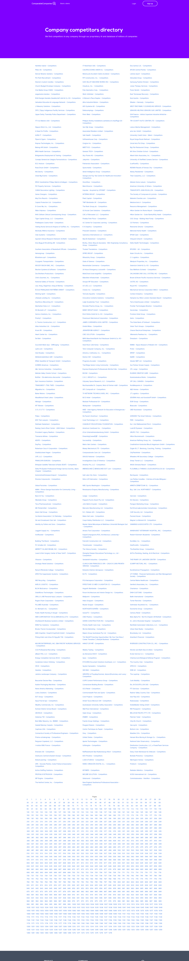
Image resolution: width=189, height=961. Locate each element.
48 (109, 802)
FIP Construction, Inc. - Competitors (95, 78)
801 (123, 882)
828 (109, 885)
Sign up (150, 3)
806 (146, 882)
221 (78, 822)
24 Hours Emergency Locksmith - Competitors (99, 269)
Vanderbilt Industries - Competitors (95, 559)
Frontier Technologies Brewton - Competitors (146, 306)
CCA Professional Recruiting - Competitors (50, 650)
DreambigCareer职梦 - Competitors (95, 436)
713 (132, 872)
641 (78, 866)
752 (37, 879)
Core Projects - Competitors (92, 697)
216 (55, 822)
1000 (74, 904)
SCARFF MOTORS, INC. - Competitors (143, 563)
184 (46, 818)
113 (132, 809)
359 (160, 834)
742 (128, 876)
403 (87, 841)
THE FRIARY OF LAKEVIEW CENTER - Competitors (148, 559)
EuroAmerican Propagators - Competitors (144, 570)
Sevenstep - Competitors (139, 310)
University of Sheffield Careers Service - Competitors (149, 159)
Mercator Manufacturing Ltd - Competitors (98, 508)
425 (50, 844)
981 (123, 901)
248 (64, 825)
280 (73, 828)
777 (151, 879)
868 (155, 888)
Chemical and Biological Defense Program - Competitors (150, 658)
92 (37, 809)
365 (50, 837)
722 (37, 876)
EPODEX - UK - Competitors (140, 249)
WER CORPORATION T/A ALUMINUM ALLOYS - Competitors (56, 617)
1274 (92, 933)
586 (100, 860)
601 (32, 863)
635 (50, 866)
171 (123, 815)
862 (128, 888)
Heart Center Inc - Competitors (46, 334)
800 (119, 882)
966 (55, 901)
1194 (137, 923)
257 (105, 825)
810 (28, 885)
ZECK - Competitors (42, 666)
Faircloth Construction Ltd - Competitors (97, 541)
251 (78, 825)
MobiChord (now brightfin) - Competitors (97, 273)
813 (41, 885)
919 (114, 895)
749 (160, 876)
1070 (119, 910)
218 (64, 822)
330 (28, 834)
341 (78, 834)
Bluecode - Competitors (138, 405)
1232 (37, 930)
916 (100, 895)
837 (151, 885)
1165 (142, 920)
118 (155, 809)
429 (69, 844)
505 (141, 850)
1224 (137, 926)
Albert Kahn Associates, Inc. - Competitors (145, 155)
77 (105, 806)
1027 (60, 907)
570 (28, 860)
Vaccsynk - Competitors (138, 725)
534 (137, 853)
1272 (83, 933)
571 (32, 860)
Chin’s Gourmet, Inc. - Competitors (47, 278)
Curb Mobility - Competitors (140, 680)
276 (55, 828)
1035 (97, 907)
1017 (151, 904)
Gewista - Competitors (43, 670)
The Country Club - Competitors (141, 662)
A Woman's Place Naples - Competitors (96, 98)
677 (105, 869)
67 (59, 806)
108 (109, 809)
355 (141, 834)
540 (28, 856)
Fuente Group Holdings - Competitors (96, 721)
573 (41, 860)
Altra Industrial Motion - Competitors (95, 102)
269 (160, 825)
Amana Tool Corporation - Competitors (96, 531)
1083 (42, 914)
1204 (46, 926)
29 (159, 799)
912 (82, 895)
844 (46, 888)
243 (41, 825)
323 (132, 831)
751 (32, 879)
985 (141, 901)
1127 (105, 917)
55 (141, 802)
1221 (124, 926)
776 (146, 879)
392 (37, 841)
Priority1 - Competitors (43, 318)
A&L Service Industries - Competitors (48, 369)
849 (69, 888)
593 (132, 860)
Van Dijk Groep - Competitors (93, 127)
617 (105, 863)
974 (91, 901)
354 (137, 834)
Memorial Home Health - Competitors (143, 231)
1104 (137, 914)
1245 (96, 930)
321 (123, 831)
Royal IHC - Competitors (138, 286)
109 (114, 809)
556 (100, 856)
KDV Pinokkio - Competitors (92, 756)
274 (46, 828)
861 (123, 888)
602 (37, 863)
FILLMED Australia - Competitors (46, 605)
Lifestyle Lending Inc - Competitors (47, 298)
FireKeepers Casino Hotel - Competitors (49, 223)
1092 (83, 914)
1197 (151, 923)
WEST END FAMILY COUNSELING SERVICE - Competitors (150, 106)
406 (100, 841)
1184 (92, 923)
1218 (110, 926)
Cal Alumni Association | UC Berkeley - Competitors (53, 516)
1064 (92, 910)
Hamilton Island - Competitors (45, 66)
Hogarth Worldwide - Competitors (95, 588)
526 (100, 853)
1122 (82, 917)
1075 (142, 910)
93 (41, 809)
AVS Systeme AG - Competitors (94, 106)
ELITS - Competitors (90, 574)
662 (37, 869)
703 (87, 872)
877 (60, 891)
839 (160, 885)
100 (73, 809)
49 (114, 802)
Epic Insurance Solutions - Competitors (49, 381)
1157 (105, 920)
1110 (28, 917)
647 (105, 866)
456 (55, 847)
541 (32, 856)
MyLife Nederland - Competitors (94, 239)
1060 (74, 910)
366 (55, 837)
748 (155, 876)
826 (100, 885)
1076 (147, 910)
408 (109, 841)
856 (100, 888)
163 (87, 815)
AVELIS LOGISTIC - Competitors (46, 584)
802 (128, 882)
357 (151, 834)
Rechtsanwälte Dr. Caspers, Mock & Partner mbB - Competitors (105, 385)
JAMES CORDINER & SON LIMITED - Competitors (100, 322)
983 (132, 901)
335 (50, 834)
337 (60, 834)
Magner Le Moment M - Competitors (143, 520)
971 (78, 901)
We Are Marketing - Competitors (94, 629)
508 (155, 850)
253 (87, 825)
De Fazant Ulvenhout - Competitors (95, 416)
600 (28, 863)
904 (46, 895)
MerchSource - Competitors (92, 186)
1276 (101, 933)
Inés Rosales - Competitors (44, 353)
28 (155, 799)
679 (114, 869)
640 (73, 866)
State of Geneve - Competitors (93, 261)
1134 (137, 917)
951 (123, 898)
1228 (156, 926)
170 (119, 815)
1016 (146, 904)
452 (37, 847)
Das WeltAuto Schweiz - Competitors (143, 269)
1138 (156, 917)
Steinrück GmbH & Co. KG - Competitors (144, 265)
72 (82, 806)
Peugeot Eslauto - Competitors (93, 725)
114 (137, 809)
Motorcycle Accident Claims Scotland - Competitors (101, 74)
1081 (33, 914)
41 (78, 802)
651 (123, 866)
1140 (28, 920)
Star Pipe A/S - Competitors (140, 697)
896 (146, 891)
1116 (55, 917)
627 (151, 863)
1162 (128, 920)
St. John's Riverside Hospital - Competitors (145, 621)
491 (78, 850)
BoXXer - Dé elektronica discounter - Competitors (53, 377)
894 (137, 891)
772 (128, 879)
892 (128, 891)
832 (128, 885)
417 (151, 841)
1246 (101, 930)
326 (146, 831)
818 (64, 885)
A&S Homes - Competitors (139, 389)
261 (123, 825)
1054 (46, 910)
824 (91, 885)
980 (119, 901)
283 (87, 828)
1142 (37, 920)
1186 (101, 923)
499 (114, 850)
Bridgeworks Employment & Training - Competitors (53, 155)
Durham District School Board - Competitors (50, 709)
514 (46, 853)
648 (109, 866)
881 (78, 891)
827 (105, 885)
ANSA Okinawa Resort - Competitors (143, 465)
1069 (115, 910)
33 (41, 802)
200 (119, 818)
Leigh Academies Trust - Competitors (96, 302)
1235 (51, 930)
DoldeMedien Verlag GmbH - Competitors (145, 705)
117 (151, 809)
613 (87, 863)
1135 (142, 917)
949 (114, 898)
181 (32, 818)
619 (114, 863)
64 (46, 806)
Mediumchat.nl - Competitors (140, 202)
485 (50, 850)
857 (105, 888)
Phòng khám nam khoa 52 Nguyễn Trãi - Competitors (54, 637)
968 (64, 901)
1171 (32, 923)
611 (78, 863)
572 (37, 860)
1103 (133, 914)
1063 (87, 910)
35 (50, 802)
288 (109, 828)
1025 (51, 907)
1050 (28, 910)
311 (78, 831)
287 (105, 828)
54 (137, 802)
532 (128, 853)
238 (155, 822)
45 (96, 802)
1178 (64, 923)
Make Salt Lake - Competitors (93, 516)
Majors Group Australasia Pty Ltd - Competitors (99, 633)
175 (141, 815)
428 (64, 844)
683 (132, 869)
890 (119, 891)
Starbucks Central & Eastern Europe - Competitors (53, 756)
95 (50, 809)
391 (32, 841)
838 (155, 885)
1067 (106, 910)
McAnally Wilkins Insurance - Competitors (50, 231)
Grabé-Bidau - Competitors (92, 326)
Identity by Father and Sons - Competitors (50, 524)
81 (123, 806)
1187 (105, 923)
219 (69, 822)
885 (96, 891)
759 (69, 879)
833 (132, 885)
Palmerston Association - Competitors (96, 163)
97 (59, 809)
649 (114, 866)
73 (87, 806)
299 (160, 828)
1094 (92, 914)
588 (109, 860)
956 (146, 898)
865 (141, 888)
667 (60, 869)
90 (28, 809)
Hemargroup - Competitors (44, 253)
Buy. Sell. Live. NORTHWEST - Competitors (145, 489)
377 (105, 837)
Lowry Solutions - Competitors (46, 693)
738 (109, 876)
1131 (124, 917)
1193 (133, 923)
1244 (92, 930)
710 (119, 872)
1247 (106, 930)
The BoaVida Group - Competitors (142, 549)
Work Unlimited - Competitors (93, 94)
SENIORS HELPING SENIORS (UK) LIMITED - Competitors (150, 110)
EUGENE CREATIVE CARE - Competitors (144, 373)
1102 (128, 914)
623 (132, 863)
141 (123, 812)
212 (37, 822)
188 (64, 818)
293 (132, 828)
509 (160, 850)
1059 (69, 910)
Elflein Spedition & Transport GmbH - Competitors (53, 361)
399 (69, 841)
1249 (115, 930)
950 (119, 898)
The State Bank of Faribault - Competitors (145, 322)
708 (109, 872)
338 (64, 834)
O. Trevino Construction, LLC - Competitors (50, 322)
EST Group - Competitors (44, 697)
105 (96, 809)
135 (96, 812)
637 (60, 866)
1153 (87, 920)
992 (37, 904)
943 (87, 898)
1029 (69, 907)
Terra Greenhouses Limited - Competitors (144, 302)
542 (37, 856)
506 (146, 850)
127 (60, 812)
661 (32, 869)
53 (132, 802)
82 (128, 806)
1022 (37, 907)
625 (141, 863)
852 (82, 888)
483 (41, 850)
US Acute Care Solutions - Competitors (96, 210)
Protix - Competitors (137, 349)
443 (132, 844)
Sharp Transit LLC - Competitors (141, 460)
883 (87, 891)
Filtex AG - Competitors (43, 70)
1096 (101, 914)
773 (132, 879)
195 (96, 818)
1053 (42, 910)
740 (119, 876)
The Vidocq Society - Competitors (95, 549)
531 (123, 853)
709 (114, 872)
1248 (110, 930)
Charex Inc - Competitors (92, 290)
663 (41, 869)
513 (41, 853)
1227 (151, 926)
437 (105, 844)
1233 (42, 930)
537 (151, 853)
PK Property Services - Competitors (48, 186)
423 (41, 844)
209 (160, 818)
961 (32, 901)
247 (60, 825)
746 (146, 876)
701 (78, 872)
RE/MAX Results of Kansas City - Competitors (146, 168)
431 (78, 844)
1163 (133, 920)
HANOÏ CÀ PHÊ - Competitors (93, 643)
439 (114, 844)
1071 (124, 910)
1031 (78, 907)
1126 (101, 917)
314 (91, 831)
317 (105, 831)
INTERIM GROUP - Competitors (94, 194)
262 (128, 825)
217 (60, 822)
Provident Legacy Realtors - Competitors (49, 432)
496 (100, 850)
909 (69, 895)
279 (69, 828)
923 (132, 895)
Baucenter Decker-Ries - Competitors (48, 680)
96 (55, 809)
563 (132, 856)
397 (60, 841)
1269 (69, 933)
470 (119, 847)
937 (60, 898)
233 (132, 822)
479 (160, 847)
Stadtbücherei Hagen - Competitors (48, 452)
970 (73, 901)
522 (82, 853)
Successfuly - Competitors (92, 440)
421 (32, 844)
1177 (60, 923)
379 (114, 837)
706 (100, 872)
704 (91, 872)
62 (37, 806)
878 (64, 891)
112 (128, 809)
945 (96, 898)
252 (82, 825)
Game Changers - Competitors (46, 194)
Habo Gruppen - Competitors (93, 601)
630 (28, 866)
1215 (96, 926)
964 (46, 901)
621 (123, 863)
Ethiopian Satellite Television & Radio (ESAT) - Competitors (56, 465)
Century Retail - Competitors (140, 613)
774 (137, 879)
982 (128, 901)
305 (50, 831)
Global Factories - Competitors (46, 485)
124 (46, 812)
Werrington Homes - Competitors (141, 760)
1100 (119, 914)
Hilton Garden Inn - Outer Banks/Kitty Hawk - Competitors (150, 214)
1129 (114, 917)
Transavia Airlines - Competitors (46, 436)
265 (141, 825)
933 (41, 898)
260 (119, 825)
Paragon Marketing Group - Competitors (144, 504)
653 (132, 866)
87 (150, 806)
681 (123, 869)
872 (37, 891)
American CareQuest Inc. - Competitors (97, 428)
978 (109, 901)
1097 (106, 914)
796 (100, 882)
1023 (42, 907)
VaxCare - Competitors (138, 496)
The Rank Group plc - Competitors (95, 206)
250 (73, 825)
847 (60, 888)
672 (82, 869)
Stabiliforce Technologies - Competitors (49, 592)
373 (87, 837)
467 (105, 847)
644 (91, 866)
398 (64, 841)
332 (37, 834)
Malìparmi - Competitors (91, 596)
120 (28, 812)
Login (134, 3)
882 (82, 891)
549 (69, 856)
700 (73, 872)
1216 (101, 926)
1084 (46, 914)
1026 (56, 907)
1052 (37, 910)
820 (73, 885)
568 (155, 856)
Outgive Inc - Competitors (92, 143)
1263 (42, 933)
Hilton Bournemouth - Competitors (142, 436)
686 (146, 869)
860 (119, 888)
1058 (65, 910)
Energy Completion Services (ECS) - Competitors (52, 658)
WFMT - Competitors (137, 353)
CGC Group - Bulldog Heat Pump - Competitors (147, 218)
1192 (128, 923)
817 (60, 885)
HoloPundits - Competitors (139, 545)
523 (87, 853)
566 (146, 856)
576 (55, 860)
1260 (28, 933)
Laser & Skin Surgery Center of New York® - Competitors (55, 553)
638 (64, 866)
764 (91, 879)
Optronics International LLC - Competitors (97, 235)
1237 (60, 930)
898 (155, 891)
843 (41, 888)
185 (50, 818)
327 (151, 831)
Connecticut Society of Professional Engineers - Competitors (56, 733)
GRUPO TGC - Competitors (139, 432)
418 (155, 841)
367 (60, 837)
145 (141, 812)
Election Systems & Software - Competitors (50, 269)
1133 (133, 917)
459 (69, 847)
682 (128, 869)
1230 (28, 930)
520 (73, 853)
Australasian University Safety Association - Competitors (103, 705)
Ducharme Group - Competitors (141, 609)
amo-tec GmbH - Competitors (140, 131)
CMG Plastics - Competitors (92, 617)
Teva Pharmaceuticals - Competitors (48, 504)
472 (128, 847)
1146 (55, 920)
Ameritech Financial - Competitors (142, 637)
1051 (33, 910)
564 (137, 856)
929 (160, 895)
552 (82, 856)
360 (28, 837)
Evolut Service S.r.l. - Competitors (142, 654)
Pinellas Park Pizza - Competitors (94, 218)
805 (141, 882)
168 (109, 815)
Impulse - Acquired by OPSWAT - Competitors (99, 190)
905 (50, 895)
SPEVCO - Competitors (138, 666)
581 (78, 860)
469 (114, 847)
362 (37, 837)
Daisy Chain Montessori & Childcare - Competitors (148, 752)
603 (41, 863)
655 (141, 866)
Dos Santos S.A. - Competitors (141, 66)
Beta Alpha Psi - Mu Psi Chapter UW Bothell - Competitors (150, 617)
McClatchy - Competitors (44, 172)
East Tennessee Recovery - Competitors (144, 94)
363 (41, 837)
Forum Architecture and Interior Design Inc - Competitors (103, 592)
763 (87, 879)
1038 (110, 907)
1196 (146, 923)
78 (109, 806)
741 (123, 876)
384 (137, 837)
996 (55, 904)
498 (109, 850)
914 (91, 895)
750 (28, 879)
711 (123, 872)
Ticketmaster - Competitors (92, 545)
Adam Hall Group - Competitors (46, 512)
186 (55, 818)
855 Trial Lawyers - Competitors (46, 420)
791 (78, 882)
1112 (37, 917)
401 (78, 841)
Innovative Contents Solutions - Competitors (98, 298)
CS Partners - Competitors (139, 223)
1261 (33, 933)
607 (60, 863)
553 (87, 856)
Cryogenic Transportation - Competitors (49, 261)
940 (73, 898)
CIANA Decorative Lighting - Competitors (50, 190)
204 (137, 818)
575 (50, 860)
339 (69, 834)
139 (114, 812)
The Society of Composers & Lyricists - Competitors (148, 194)
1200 (28, 926)
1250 (119, 930)
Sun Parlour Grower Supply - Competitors (145, 365)
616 (100, 863)
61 (32, 806)
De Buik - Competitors (43, 338)
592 (128, 860)
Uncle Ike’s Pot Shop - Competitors (142, 143)
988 (155, 901)
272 (37, 828)
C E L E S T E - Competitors (45, 410)
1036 (101, 907)
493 (87, 850)
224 (91, 822)
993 (41, 904)
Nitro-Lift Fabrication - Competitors (95, 479)
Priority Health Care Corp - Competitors (97, 625)
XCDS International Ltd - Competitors (143, 774)
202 (128, 818)
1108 (156, 914)
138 (109, 812)
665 (50, 869)
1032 (83, 907)
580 (73, 860)
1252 (128, 930)
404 (91, 841)
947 (105, 898)
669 (69, 869)
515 (50, 853)
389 (160, 837)
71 (77, 806)
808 (155, 882)
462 (82, 847)
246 (55, 825)
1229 (160, 926)
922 (128, 895)
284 (91, 828)
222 (82, 822)
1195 (142, 923)
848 (64, 888)
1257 (151, 930)
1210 (74, 926)
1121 (78, 917)
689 (160, 869)
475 (141, 847)
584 (91, 860)
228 (109, 822)
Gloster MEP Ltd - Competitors (141, 361)
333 (41, 834)
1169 (160, 920)
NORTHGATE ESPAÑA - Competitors (95, 609)
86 (146, 806)
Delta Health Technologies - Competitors (144, 243)
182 (37, 818)
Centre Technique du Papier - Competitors (98, 729)
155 (50, 815)
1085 (51, 914)
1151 (78, 920)
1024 (46, 907)
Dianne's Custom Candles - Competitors (49, 82)
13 (86, 799)
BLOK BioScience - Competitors (46, 588)
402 (82, 841)
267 (151, 825)
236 (146, 822)
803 (132, 882)
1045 (142, 907)
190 (73, 818)
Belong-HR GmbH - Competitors (46, 147)
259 (114, 825)
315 (96, 831)
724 (46, 876)
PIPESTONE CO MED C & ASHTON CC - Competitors (101, 584)
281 (78, 828)
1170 (28, 923)
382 (128, 837)
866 (146, 888)
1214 (92, 926)
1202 (37, 926)
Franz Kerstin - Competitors (140, 90)
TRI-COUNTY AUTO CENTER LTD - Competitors (147, 121)
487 (60, 850)
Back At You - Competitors (44, 496)
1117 (60, 917)
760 (73, 879)
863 (132, 888)
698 (64, 872)
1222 (128, 926)
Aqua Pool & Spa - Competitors (46, 701)
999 (69, 904)
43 (87, 802)
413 (132, 841)
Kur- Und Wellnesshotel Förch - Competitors (145, 424)
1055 (51, 910)
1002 (83, 904)
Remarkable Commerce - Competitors (96, 265)
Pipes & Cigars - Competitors (45, 139)
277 (60, 828)
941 (78, 898)
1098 (110, 914)
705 (96, 872)
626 (146, 863)
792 (82, 882)
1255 (142, 930)
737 (105, 876)
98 (64, 809)
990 (28, 904)
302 (37, 831)
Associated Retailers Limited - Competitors (98, 131)
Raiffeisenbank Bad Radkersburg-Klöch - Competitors (102, 752)
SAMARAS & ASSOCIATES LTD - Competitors (146, 524)
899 (160, 891)
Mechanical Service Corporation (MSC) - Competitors (149, 290)
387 (151, 837)
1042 (128, 907)
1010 (119, 904)
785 (50, 882)
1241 (78, 930)
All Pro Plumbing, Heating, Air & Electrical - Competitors (149, 553)
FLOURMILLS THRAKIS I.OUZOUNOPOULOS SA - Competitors (152, 469)
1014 (137, 904)
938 (64, 898)
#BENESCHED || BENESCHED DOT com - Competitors (102, 469)
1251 (124, 930)
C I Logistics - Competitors (139, 257)
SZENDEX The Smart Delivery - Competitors (145, 416)
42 (82, 802)
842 (37, 888)
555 (96, 856)
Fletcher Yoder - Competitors (140, 717)
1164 (137, 920)
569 (160, 856)
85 (141, 806)
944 (91, 898)
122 (37, 812)
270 (28, 828)
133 (87, 812)
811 (32, 885)
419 (160, 841)
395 (50, 841)
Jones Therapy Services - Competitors (144, 86)
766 (100, 879)
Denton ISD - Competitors (92, 357)
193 (87, 818)
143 (132, 812)
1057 (60, 910)
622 (128, 863)
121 (32, 812)
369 (69, 837)
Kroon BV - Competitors (43, 330)
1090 (74, 914)
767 (105, 879)
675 (96, 869)
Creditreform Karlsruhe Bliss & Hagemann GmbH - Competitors (152, 444)
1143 (42, 920)
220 (73, 822)
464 (91, 847)
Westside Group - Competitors (46, 500)
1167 (151, 920)
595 (141, 860)
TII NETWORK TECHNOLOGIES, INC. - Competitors (101, 393)
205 (141, 818)
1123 (87, 917)
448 (155, 844)
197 (105, 818)
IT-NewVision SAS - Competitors (94, 66)
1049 (160, 907)
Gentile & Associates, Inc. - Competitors (144, 584)
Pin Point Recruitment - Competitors (48, 78)
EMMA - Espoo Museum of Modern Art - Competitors (148, 345)
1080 (28, 914)
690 (28, 872)
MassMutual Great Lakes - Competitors (49, 397)
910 (73, 895)
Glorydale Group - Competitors (141, 78)
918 (109, 895)
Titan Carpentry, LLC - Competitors (142, 176)
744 (137, 876)
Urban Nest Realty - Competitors (141, 629)
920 (119, 895)
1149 (69, 920)
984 (137, 901)
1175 (51, 923)
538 (155, 853)
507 (151, 850)
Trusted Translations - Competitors (95, 249)
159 (69, 815)
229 (114, 822)
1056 (56, 910)
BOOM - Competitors (90, 373)
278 (64, 828)
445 (141, 844)
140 (119, 812)
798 (109, 882)
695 (50, 872)
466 (100, 847)
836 (146, 885)
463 (87, 847)
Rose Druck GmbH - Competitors (47, 168)
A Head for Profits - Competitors (46, 131)
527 (105, 853)
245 (50, 825)
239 (160, 822)
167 (105, 815)
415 (141, 841)
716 (146, 872)
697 (60, 872)
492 (82, 850)
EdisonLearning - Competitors (45, 760)
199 (114, 818)
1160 (119, 920)
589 (114, 860)
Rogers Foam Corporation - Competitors (49, 601)
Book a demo (65, 3)
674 (91, 869)
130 (73, 812)
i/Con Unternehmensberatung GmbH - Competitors (101, 432)
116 (146, 809)
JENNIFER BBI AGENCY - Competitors (96, 330)
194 (91, 818)
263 (132, 825)
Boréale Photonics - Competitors (141, 756)
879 (69, 891)
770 (119, 879)
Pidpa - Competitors (42, 416)
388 (155, 837)
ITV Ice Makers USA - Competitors (47, 121)
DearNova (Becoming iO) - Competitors (49, 302)
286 (100, 828)
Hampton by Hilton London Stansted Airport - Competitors (151, 298)
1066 (101, 910)
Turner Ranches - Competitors (140, 601)
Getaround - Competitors (91, 778)
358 (155, 834)
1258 (156, 930)
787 (60, 882)
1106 (146, 914)
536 (146, 853)
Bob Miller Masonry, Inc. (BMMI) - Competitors (51, 721)
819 (69, 885)
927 (151, 895)
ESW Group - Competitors (139, 401)
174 (137, 815)
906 (55, 895)
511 (32, 853)
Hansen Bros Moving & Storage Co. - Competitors (147, 737)
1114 (46, 917)
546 (55, 856)
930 (28, 898)
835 (141, 885)
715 (141, 872)
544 (46, 856)
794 (91, 882)
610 (73, 863)
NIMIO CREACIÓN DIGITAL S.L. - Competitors (99, 764)
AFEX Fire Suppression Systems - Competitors (51, 574)
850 (73, 888)
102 (82, 809)
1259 (160, 930)
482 (37, 850)
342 (82, 834)
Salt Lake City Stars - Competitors (95, 475)
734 (91, 876)
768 (109, 879)
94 (46, 809)
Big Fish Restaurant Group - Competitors (144, 147)
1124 (92, 917)
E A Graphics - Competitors (92, 227)
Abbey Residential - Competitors (141, 172)
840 (28, 888)
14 (91, 799)
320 (119, 831)
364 (46, 837)
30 (28, 802)
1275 (96, 933)
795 (96, 882)
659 (160, 866)
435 (96, 844)
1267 (60, 933)
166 (100, 815)
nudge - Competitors (90, 496)
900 (28, 895)
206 (146, 818)
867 (151, 888)
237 (151, 822)
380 (119, 837)
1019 (160, 904)
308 (64, 831)
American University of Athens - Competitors (146, 186)
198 (109, 818)
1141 (33, 920)
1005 (97, 904)
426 (55, 844)
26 (146, 799)
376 (100, 837)
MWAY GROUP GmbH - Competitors (95, 310)
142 (128, 812)
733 (87, 876)
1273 (87, 933)
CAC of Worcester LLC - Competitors (96, 214)
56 (146, 802)
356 (146, 834)
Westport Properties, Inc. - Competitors (144, 261)
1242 (83, 930)
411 (123, 841)
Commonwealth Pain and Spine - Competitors (99, 693)
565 (141, 856)
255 (96, 825)
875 (50, 891)
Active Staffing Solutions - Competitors (49, 770)
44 (91, 802)
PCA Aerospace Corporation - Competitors (98, 580)
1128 (110, 917)
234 (137, 822)
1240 (74, 930)
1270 (74, 933)
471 (123, 847)
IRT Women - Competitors (44, 405)
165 (96, 815)
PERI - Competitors (137, 420)
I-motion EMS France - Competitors (47, 745)
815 (50, 885)
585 (96, 860)
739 (114, 876)
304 (46, 831)
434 (91, 844)
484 (46, 850)
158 (64, 815)
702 (82, 872)
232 (128, 822)
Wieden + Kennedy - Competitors (142, 102)
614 (91, 863)
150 (28, 815)
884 (91, 891)
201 (123, 818)
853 (87, 888)
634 (46, 866)
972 (82, 901)
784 (46, 882)
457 (60, 847)
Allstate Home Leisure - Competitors (143, 182)
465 (96, 847)
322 (128, 831)
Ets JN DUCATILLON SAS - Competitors (144, 684)
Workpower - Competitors (92, 405)
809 (160, 882)
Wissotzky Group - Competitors (94, 257)
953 (132, 898)
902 (37, 895)
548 (64, 856)
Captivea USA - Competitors (45, 729)
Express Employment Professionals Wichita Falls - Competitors (105, 369)
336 (55, 834)
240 (28, 825)
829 (114, 885)
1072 (128, 910)
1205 (51, 926)
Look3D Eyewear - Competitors (141, 428)
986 (146, 901)
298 (155, 828)
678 (109, 869)
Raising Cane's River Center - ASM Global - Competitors (55, 428)
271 (32, 828)
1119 (69, 917)
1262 (37, 933)
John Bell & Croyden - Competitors (95, 504)
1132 (128, 917)
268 (155, 825)
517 (60, 853)
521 (78, 853)
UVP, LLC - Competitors (43, 456)
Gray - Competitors (89, 733)
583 (87, 860)
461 (78, 847)
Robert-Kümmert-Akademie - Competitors (145, 535)
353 (132, 834)
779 (160, 879)
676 (100, 869)
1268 (65, 933)
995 (50, 904)
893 (132, 891)
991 (32, 904)
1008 (110, 904)
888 (109, 891)
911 (78, 895)
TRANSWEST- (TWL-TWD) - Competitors (49, 385)
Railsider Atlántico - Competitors (141, 770)
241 (32, 825)
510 (28, 853)
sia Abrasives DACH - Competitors (95, 654)
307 (60, 831)
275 (50, 828)
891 (123, 891)
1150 (74, 920)
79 (114, 806)
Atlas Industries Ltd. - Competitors (47, 326)
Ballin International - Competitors (141, 596)
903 (41, 895)
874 (46, 891)
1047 (151, 907)
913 (87, 895)
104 (91, 809)
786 (55, 882)
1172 (37, 923)
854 (91, 888)
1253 (133, 930)
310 (73, 831)
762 (82, 879)
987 (151, 901)
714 (137, 872)
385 (141, 837)
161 (78, 815)
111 (123, 809)
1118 (64, 917)
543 (41, 856)
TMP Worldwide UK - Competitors (95, 202)
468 (109, 847)
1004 (92, 904)
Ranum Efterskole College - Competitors (49, 570)
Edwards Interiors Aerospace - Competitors (98, 570)
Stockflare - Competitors (91, 182)
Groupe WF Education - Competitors (95, 282)
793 (87, 882)
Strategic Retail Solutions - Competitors (49, 563)
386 (146, 837)
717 (151, 872)
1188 (110, 923)
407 (105, 841)
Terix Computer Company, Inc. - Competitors (99, 349)
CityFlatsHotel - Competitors (140, 452)
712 (128, 872)
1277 (105, 933)
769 (114, 879)
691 (32, 872)
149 (160, 812)
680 (119, 869)
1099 (115, 914)
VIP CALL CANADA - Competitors (142, 381)
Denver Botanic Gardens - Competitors (49, 74)
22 (127, 799)
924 (137, 895)
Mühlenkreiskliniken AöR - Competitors (49, 357)
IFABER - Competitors (90, 717)
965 (50, 901)
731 (78, 876)
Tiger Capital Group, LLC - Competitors (49, 218)
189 (69, 818)
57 (150, 802)
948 (109, 898)
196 (100, 818)
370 (73, 837)
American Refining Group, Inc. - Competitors (146, 440)
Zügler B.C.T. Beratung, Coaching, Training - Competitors (150, 448)
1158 (110, 920)
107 (105, 809)
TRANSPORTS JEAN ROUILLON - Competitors (146, 190)
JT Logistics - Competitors (139, 393)
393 (41, 841)
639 (69, 866)
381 (123, 837)
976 (100, 901)
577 (60, 860)
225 (96, 822)
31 (32, 802)
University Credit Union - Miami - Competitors (146, 135)
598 (155, 860)
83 (132, 806)
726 (55, 876)
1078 (156, 910)
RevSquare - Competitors (139, 475)
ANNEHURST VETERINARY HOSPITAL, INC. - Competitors (150, 531)
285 (96, 828)
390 (28, 841)
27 (150, 799)
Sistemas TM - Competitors (45, 717)
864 (137, 888)
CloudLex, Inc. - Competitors (93, 86)
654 (137, 866)
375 (96, 837)
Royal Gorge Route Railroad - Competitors (145, 139)
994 (46, 904)
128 (64, 812)
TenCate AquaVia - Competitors (94, 294)
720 (28, 876)
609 (69, 863)
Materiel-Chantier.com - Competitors (143, 198)
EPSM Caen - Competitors (139, 235)
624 (137, 863)
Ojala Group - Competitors (92, 713)
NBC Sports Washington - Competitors (96, 485)
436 (100, 844)
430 (73, 844)
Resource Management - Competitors (143, 206)
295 (141, 828)
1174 (46, 923)
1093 (87, 914)
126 (55, 812)
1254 (137, 930)
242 (37, 825)
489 (69, 850)
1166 (146, 920)
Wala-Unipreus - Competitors (45, 210)
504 (137, 850)
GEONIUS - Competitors (43, 713)
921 (123, 895)
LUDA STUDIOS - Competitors (93, 760)
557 (105, 856)
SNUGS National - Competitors (94, 456)
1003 (87, 904)
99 (69, 809)
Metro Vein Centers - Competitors (94, 444)
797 (105, 882)
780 (28, 882)
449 (160, 844)
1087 (60, 914)
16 (100, 799)
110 (119, 809)
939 (69, 898)
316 (100, 831)
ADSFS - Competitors (42, 440)
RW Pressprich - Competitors (140, 709)
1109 (160, 914)
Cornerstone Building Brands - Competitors (98, 684)
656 (146, 866)
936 (55, 898)
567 (151, 856)
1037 (106, 907)
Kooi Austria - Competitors (139, 98)
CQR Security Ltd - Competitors (141, 512)
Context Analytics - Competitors (141, 294)
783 (41, 882)
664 (46, 869)
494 (91, 850)
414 (137, 841)
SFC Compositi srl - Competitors (94, 389)
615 (96, 863)
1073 (133, 910)
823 (87, 885)
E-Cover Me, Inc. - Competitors (46, 206)
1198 (156, 923)
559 (114, 856)
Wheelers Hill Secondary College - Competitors (146, 456)
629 (160, 863)
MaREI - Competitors (137, 357)
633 (41, 866)
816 (55, 885)
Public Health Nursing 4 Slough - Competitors (51, 613)
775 (141, 879)
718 (155, 872)
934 (46, 898)
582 (82, 860)
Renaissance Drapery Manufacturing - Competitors (101, 489)
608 (64, 863)
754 (46, 879)
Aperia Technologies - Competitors (95, 741)
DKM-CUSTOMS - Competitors (141, 592)
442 (128, 844)
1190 (119, 923)
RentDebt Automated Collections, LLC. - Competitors (149, 625)
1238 (65, 930)
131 (78, 812)
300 (28, 831)
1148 (64, 920)
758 (64, 879)
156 (55, 815)
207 (151, 818)
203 (132, 818)
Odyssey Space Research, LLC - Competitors (99, 381)
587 (105, 860)
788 (64, 882)
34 (46, 802)
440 (119, 844)
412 (128, 841)
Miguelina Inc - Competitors (45, 389)
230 (119, 822)
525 (96, 853)
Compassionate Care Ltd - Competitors (97, 452)
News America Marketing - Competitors (49, 688)
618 (109, 863)
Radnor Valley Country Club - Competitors (145, 693)
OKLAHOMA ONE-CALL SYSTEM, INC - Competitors (148, 273)
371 (78, 837)
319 (114, 831)
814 (46, 885)
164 (91, 815)
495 (96, 850)
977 (105, 901)
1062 (83, 910)
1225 (142, 926)
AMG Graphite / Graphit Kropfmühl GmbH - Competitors (55, 633)
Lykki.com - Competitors (44, 349)
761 (78, 879)
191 (78, 818)
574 (46, 860)
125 (50, 812)
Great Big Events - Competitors (46, 176)
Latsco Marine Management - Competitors (145, 127)
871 (32, 891)
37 (59, 802)
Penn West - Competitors (91, 114)
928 (155, 895)
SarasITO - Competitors (91, 613)
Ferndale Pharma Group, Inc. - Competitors (98, 306)
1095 (97, 914)
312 (82, 831)
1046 (147, 907)
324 (137, 831)
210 (28, 822)
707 (105, 872)
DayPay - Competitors (43, 444)
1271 (78, 933)
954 (137, 898)
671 (78, 869)
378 (109, 837)
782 (37, 882)
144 (137, 812)
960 (28, 901)
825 (96, 885)
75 (96, 806)
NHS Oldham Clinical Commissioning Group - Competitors (55, 214)
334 (46, 834)
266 (146, 825)
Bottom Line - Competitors (139, 729)
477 (151, 847)
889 (114, 891)
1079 (160, 910)
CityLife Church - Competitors (140, 721)
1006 (101, 904)
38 (64, 802)
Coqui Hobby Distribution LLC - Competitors (98, 520)
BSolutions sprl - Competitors (45, 257)
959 (160, 898)
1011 (124, 904)
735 (96, 876)
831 (123, 885)
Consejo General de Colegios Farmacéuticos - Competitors (56, 159)
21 (123, 799)
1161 (124, 920)
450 (28, 847)
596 (146, 860)
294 (137, 828)
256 (100, 825)
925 (141, 895)
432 (82, 844)
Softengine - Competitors (92, 745)
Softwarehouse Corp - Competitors (95, 139)
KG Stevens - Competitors (139, 500)
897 (151, 891)
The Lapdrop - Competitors (140, 674)
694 (46, 872)
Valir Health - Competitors (92, 135)
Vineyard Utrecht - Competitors (141, 239)
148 (155, 812)
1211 (78, 926)
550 (73, 856)
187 (60, 818)
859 (114, 888)
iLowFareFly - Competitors (139, 163)
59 (160, 802)
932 (37, 898)
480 (28, 850)
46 (100, 802)
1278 (110, 933)
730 (73, 876)
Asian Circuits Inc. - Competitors (141, 253)
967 (60, 901)
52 (128, 802)
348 (109, 834)
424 (46, 844)
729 (69, 876)
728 (64, 876)
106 (100, 809)
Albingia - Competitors (43, 401)
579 (69, 860)
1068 (110, 910)
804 (137, 882)
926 (146, 895)
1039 (115, 907)
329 (160, 831)
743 (132, 876)
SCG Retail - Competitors (91, 688)
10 (73, 799)
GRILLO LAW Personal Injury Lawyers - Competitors (53, 596)
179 (160, 815)
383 (132, 837)
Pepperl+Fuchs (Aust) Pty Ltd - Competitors (98, 500)
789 (69, 882)
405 (96, 841)
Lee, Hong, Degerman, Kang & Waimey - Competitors (54, 286)
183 (41, 818)
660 (28, 869)
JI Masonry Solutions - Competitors (47, 106)
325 (141, 831)
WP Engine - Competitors (44, 778)
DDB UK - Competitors (138, 670)
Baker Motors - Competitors (45, 393)
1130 (119, 917)
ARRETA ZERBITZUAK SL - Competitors (144, 485)
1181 (78, 923)
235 (141, 822)
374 (91, 837)
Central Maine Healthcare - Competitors (144, 580)
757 (60, 879)
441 (123, 844)
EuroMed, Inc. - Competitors (140, 541)
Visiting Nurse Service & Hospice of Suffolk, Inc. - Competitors (57, 227)
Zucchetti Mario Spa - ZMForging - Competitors (52, 345)
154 (46, 815)
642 (82, 866)
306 (55, 831)
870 (28, 891)
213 (41, 822)
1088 (65, 914)
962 (37, 901)
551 (78, 856)
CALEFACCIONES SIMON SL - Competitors (98, 70)
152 (37, 815)
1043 (133, 907)
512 (37, 853)
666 (55, 869)
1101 (124, 914)
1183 (87, 923)
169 (114, 815)
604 (46, 863)
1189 (115, 923)
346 (100, 834)
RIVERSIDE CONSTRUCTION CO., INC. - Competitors (149, 643)
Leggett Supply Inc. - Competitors (47, 531)
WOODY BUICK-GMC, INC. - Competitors (49, 265)
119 (160, 809)
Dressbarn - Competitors (139, 338)
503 (132, 850)
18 (109, 799)
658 (155, 866)
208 (155, 818)
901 (32, 895)
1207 (60, 926)
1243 (87, 930)
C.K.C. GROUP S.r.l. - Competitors (95, 377)
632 (37, 866)
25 (141, 799)
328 (155, 831)
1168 (156, 920)
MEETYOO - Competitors (91, 147)
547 (60, 856)
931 (32, 898)
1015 (142, 904)
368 (64, 837)
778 (155, 879)
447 (151, 844)
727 (60, 876)
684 (137, 869)
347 (105, 834)
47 (105, 802)
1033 (87, 907)
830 (119, 885)
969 (69, 901)
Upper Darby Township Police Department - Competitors (55, 114)
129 (69, 812)
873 (41, 891)
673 (87, 869)
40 (73, 802)
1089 (69, 914)
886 (100, 891)
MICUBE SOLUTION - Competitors (95, 774)
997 (60, 904)
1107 (151, 914)
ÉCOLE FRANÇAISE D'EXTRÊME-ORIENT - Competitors (54, 290)
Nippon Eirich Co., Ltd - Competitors (48, 127)
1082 (37, 914)
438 (109, 844)
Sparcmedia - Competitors (92, 168)
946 (100, 898)
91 (32, 809)
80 (119, 806)
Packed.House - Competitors (140, 516)
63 (41, 806)
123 (41, 812)
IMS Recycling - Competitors (45, 580)
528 (109, 853)
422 (37, 844)
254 (91, 825)
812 (37, 885)
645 (96, 866)
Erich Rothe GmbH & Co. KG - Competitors (98, 314)
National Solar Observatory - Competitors (145, 741)
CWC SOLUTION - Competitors (94, 334)
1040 (119, 907)
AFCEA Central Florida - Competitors (143, 70)
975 (96, 901)
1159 (115, 920)
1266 (56, 933)
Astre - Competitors (137, 318)
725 (50, 876)
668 (64, 869)
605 (50, 863)
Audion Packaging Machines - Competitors (50, 684)
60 (28, 806)
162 (82, 815)
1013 (133, 904)
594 (137, 860)
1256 (147, 930)
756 (55, 879)
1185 (96, 923)
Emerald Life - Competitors (44, 752)
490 (73, 850)
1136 (146, 917)
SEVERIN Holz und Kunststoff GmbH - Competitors (148, 397)
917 (105, 895)
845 (50, 888)
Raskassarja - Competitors (139, 701)
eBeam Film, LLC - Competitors (46, 654)
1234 (46, 930)
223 (87, 822)
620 (119, 863)
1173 (42, 923)
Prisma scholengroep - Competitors (47, 737)
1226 (146, 926)
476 (146, 847)
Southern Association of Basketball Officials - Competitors (55, 249)
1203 (42, 926)
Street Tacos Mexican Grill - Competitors (97, 701)
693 (41, 872)
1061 (78, 910)
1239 (69, 930)
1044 (137, 907)
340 (73, 834)
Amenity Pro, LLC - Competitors (94, 465)
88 (155, 806)
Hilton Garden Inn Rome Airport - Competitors (146, 210)
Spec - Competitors (90, 658)
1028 (65, 907)
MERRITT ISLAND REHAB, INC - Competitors (51, 549)
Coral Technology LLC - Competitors (96, 420)
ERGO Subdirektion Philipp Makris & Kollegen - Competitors (56, 182)
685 (141, 869)
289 (114, 828)
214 (46, 822)
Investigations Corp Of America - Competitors (99, 460)
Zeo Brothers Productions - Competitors (49, 273)
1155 (96, 920)
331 (32, 834)
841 (32, 888)
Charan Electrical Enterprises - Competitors (145, 330)
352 (128, 834)
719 (160, 872)
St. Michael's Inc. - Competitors (46, 609)
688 (155, 869)
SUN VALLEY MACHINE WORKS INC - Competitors (101, 82)
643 (87, 866)
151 (32, 815)
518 (64, 853)
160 (73, 815)
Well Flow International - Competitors (96, 709)
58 (155, 802)
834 (137, 885)
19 (114, 799)
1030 (74, 907)
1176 (55, 923)
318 (109, 831)
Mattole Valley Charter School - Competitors (50, 373)
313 (87, 831)
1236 (56, 930)
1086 (56, 914)
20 (119, 799)
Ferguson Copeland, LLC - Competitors (49, 741)
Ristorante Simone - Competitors (141, 227)
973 (87, 901)
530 (119, 853)
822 (82, 885)
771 (123, 879)
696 (55, 872)
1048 (156, 907)
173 (132, 815)
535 (141, 853)
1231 (33, 930)
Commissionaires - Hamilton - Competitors (145, 778)
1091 (78, 914)
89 (160, 806)
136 (100, 812)
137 (105, 812)
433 (87, 844)
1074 (137, 910)
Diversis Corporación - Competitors (47, 479)
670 (73, 869)
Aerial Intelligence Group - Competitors (96, 172)
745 (141, 876)
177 (151, 815)
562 (128, 856)
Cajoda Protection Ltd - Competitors (48, 202)
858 (109, 888)
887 (105, 891)
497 (105, 850)
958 (155, 898)
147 (151, 812)
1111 (32, 917)
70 (73, 806)
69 (69, 806)
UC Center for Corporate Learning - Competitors (100, 223)
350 (119, 834)
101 (78, 809)
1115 (51, 917)
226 (100, 822)
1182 (83, 923)
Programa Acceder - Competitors (94, 361)
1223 (133, 926)
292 (128, 828)
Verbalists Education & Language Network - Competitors (55, 102)
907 (60, 895)
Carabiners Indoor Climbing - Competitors (50, 662)
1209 (69, 926)
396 (55, 841)
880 (73, 891)
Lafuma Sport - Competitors (140, 74)
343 (87, 834)
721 (32, 876)
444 (137, 844)
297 (151, 828)
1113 (41, 917)
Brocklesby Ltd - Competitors (140, 633)
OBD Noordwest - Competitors (141, 410)
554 (91, 856)
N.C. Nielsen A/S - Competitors (94, 512)
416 (146, 841)
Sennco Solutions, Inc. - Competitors (48, 314)
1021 (33, 907)
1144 (46, 920)
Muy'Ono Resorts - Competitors (46, 198)
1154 (92, 920)
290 (119, 828)
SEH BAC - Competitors (91, 670)
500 (119, 850)
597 (151, 860)
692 (37, 872)
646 (100, 866)
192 (82, 818)
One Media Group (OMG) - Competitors (49, 90)
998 (64, 904)
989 (160, 901)
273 (41, 828)
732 (82, 876)
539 (160, 853)
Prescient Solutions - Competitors (94, 231)
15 (96, 799)
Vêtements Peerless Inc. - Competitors (143, 334)
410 (119, 841)
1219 (114, 926)
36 (55, 802)
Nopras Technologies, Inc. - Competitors (49, 143)
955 (141, 898)
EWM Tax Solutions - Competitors (47, 625)
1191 (124, 923)
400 (73, 841)
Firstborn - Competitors (138, 764)
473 (132, 847)
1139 (160, 917)
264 (137, 825)
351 (123, 834)
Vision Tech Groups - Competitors (142, 326)
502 (128, 850)
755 (50, 879)
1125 (96, 917)
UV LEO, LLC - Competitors (92, 286)
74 (91, 806)
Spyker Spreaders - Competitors (94, 666)
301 (32, 831)
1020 (28, 907)
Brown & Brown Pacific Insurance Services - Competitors (150, 278)
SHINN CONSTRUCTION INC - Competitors (98, 621)
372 (82, 837)
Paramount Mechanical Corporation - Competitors (100, 318)
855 (96, 888)
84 (137, 806)
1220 (119, 926)
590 (119, 860)
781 (32, 882)
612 (82, 863)
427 (60, 844)
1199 (160, 923)
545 (50, 856)
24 (137, 799)
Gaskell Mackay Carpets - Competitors (49, 725)
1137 (151, 917)
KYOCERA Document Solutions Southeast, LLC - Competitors (104, 662)
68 (64, 806)
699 (69, 872)
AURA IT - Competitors (43, 135)
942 (82, 898)
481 (32, 850)
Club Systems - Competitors (45, 235)
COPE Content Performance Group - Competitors (100, 680)
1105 (142, 914)
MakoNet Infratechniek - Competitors (96, 278)
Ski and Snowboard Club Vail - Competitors (50, 520)
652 (128, 866)
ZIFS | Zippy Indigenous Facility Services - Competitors (55, 110)
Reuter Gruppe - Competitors (93, 605)
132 (82, 812)
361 (32, 837)
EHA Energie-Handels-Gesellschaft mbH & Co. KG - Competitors (58, 98)
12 (82, 799)
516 (55, 853)
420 (28, 844)
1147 (60, 920)
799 (114, 882)
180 (28, 818)
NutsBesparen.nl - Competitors (141, 385)
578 (64, 860)
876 (55, 891)
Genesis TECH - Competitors (93, 151)
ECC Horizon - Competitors (44, 163)
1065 (97, 910)
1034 (92, 907)
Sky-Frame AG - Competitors (93, 155)
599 (160, 860)
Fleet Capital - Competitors (92, 198)
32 (37, 802)
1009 (115, 904)
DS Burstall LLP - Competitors (45, 310)
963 (41, 901)
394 (46, 841)
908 (64, 895)
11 (77, 799)
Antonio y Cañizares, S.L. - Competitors (97, 353)
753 (41, 879)
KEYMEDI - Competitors (91, 770)
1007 (106, 904)
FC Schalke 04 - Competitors (45, 545)
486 (55, 850)
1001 (78, 904)
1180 (74, 923)
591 (123, 860)
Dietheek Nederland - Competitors (47, 424)
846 (55, 888)
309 (69, 831)
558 (109, 856)
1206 (56, 926)
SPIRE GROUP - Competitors (93, 253)
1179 (69, 923)
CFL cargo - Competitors (139, 369)
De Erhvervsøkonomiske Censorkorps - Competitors (148, 508)
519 (69, 853)
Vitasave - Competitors (43, 559)
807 (151, 882)
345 (96, 834)
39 (69, 802)
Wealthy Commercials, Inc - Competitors (49, 705)
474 (137, 847)
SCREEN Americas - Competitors (47, 365)
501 (123, 850)
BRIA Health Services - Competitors (47, 151)
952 (128, 898)
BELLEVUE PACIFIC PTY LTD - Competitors (145, 713)
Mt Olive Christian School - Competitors (144, 151)
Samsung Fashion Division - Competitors (144, 82)
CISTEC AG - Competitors (139, 282)
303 (41, 831)
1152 (83, 920)
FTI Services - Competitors (139, 688)
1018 (156, 904)
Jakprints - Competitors (91, 159)
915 (96, 895)
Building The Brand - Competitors (47, 541)
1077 (151, 910)
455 (50, 847)
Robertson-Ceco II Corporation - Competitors (51, 448)
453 (41, 847)
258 (109, 825)
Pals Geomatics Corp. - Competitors (95, 90)
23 (132, 799)
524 (91, 853)
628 (155, 863)
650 (119, 866)
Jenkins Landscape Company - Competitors (51, 674)
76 (100, 806)
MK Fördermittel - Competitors (46, 508)
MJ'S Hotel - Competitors (92, 397)
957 (151, 898)
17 (105, 799)
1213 (87, 926)
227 (105, 822)
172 (128, 815)
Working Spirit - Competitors (45, 294)
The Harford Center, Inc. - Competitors (49, 782)
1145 (51, 920)
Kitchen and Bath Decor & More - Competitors (146, 650)
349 (114, 834)
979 (114, 901)
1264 (46, 933)
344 (91, 834)
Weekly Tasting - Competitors (93, 650)
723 (41, 876)
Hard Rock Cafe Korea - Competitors (96, 345)
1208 (65, 926)
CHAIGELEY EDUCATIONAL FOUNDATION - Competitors (103, 424)
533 (132, 853)
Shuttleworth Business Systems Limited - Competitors (54, 621)
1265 (51, 933)
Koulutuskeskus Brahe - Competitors (143, 377)
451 (32, 847)
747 (151, 876)
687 (151, 869)
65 (50, 806)
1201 (33, 926)
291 (123, 828)
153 (41, 815)
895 (141, 891)
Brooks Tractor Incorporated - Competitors (50, 629)
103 (87, 809)
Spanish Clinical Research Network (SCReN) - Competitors (56, 239)
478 (155, 847)
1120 (74, 917)
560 (119, 856)
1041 (124, 907)
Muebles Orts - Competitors (140, 733)
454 (46, 847)
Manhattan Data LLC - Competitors (47, 306)
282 (82, 828)
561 (123, 856)
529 (114, 853)
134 (91, 812)
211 (32, 822)
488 (64, 850)
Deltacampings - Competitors (93, 110)
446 (146, 844)
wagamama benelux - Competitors (47, 94)
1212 (82, 926)
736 (100, 876)
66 (55, 806)
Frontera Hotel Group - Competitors (142, 314)
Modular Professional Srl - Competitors (96, 401)
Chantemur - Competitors (139, 588)
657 (151, 866)
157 (60, 815)
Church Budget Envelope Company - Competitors (53, 86)
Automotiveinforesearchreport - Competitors (51, 475)
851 (78, 888)
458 (64, 847)
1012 (128, 904)
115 (141, 809)
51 (123, 802)
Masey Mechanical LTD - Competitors (96, 448)
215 (50, 822)
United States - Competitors (93, 737)
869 (160, 888)
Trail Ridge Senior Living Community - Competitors (101, 365)
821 (78, 885)
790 (73, 882)
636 (55, 866)
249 (69, 825)
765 (96, 879)
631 (32, 866)
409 (114, 841)
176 (146, 815)
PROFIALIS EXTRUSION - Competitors (48, 774)
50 (119, 802)
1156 (101, 920)
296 (146, 828)
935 (50, 898)
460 (73, 847)
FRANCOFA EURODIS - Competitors (48, 460)
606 (55, 863)
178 (155, 815)
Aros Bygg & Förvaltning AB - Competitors (50, 243)
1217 (105, 926)
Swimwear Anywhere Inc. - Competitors (144, 605)
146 (146, 812)
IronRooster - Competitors (44, 535)
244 (46, 825)
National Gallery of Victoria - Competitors (49, 282)
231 (123, 822)
